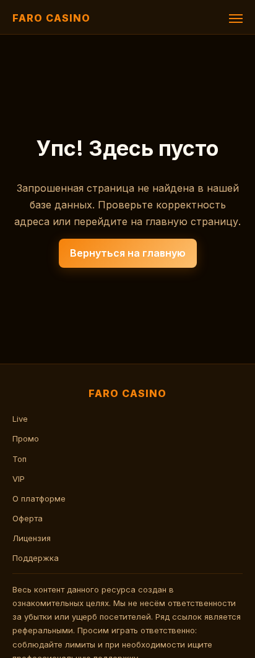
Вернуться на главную (128, 253)
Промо (25, 438)
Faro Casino (51, 18)
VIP (18, 479)
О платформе (39, 498)
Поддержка (35, 558)
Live (20, 419)
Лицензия (31, 538)
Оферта (27, 518)
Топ (19, 459)
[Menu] (236, 18)
